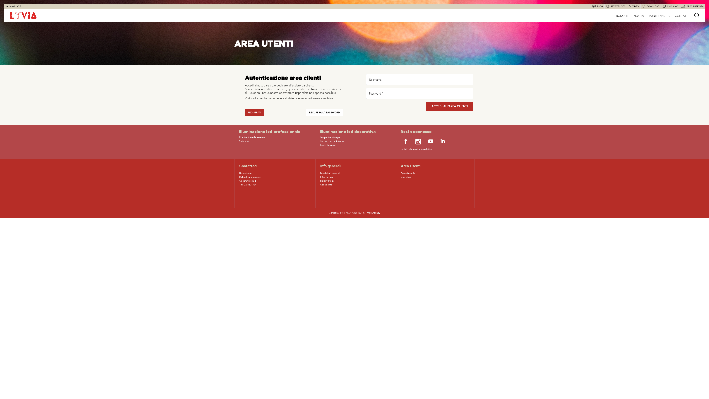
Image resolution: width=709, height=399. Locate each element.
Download (406, 177)
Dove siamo (245, 173)
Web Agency (373, 212)
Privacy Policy (327, 181)
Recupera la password (324, 112)
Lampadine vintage (330, 137)
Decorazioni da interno (332, 141)
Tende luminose (328, 145)
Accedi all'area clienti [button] (450, 106)
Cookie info (326, 184)
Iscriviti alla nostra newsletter (416, 149)
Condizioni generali (330, 173)
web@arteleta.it (247, 181)
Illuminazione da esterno (252, 137)
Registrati (254, 112)
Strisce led (244, 141)
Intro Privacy (326, 177)
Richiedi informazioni (250, 177)
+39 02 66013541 (248, 184)
